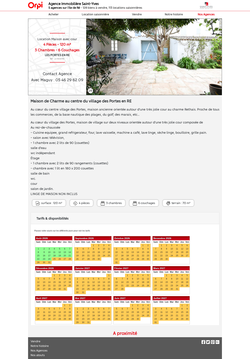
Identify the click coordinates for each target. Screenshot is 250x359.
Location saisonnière (95, 14)
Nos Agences (206, 14)
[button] (96, 57)
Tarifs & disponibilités (52, 218)
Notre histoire (174, 14)
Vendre (137, 14)
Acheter (53, 14)
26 (90, 90)
